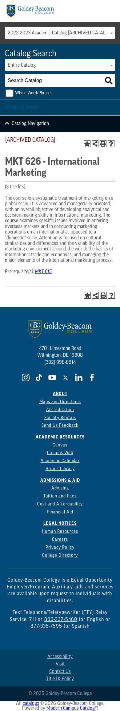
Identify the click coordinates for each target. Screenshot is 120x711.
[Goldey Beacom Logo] (30, 11)
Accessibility (60, 656)
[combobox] (60, 33)
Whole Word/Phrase (33, 93)
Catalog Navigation (30, 123)
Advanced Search (22, 107)
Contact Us (60, 671)
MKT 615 (43, 271)
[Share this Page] (95, 143)
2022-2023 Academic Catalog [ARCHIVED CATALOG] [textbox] (60, 33)
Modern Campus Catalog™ (71, 708)
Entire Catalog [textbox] (22, 65)
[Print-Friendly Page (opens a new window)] (103, 143)
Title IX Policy (60, 679)
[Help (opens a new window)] (111, 143)
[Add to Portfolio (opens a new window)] (87, 143)
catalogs (31, 703)
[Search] (108, 80)
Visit (60, 664)
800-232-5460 (60, 619)
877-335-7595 (46, 626)
